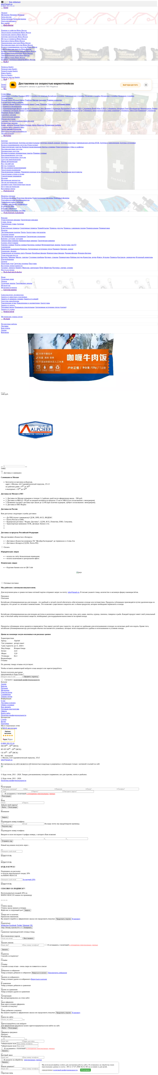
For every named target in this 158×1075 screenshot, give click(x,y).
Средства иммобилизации (11, 159)
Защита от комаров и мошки (12, 299)
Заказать (5, 949)
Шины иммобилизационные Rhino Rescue (17, 53)
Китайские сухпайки (56, 96)
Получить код (6, 826)
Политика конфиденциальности (13, 715)
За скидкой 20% (29, 879)
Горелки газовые (7, 245)
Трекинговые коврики (10, 241)
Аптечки (4, 141)
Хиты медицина (19, 19)
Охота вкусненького (8, 21)
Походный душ (7, 263)
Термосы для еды (56, 228)
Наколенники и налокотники (28, 303)
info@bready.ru (6, 4)
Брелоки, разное (66, 249)
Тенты (23, 232)
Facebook (12, 925)
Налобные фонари (39, 253)
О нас (3, 701)
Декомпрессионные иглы (31, 172)
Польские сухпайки (93, 96)
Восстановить (28, 938)
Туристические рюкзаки (10, 220)
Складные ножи (7, 279)
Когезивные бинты (8, 189)
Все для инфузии (7, 164)
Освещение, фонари (8, 251)
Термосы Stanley (7, 67)
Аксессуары (45, 303)
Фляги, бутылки (103, 257)
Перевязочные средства (10, 151)
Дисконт (4, 13)
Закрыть (5, 817)
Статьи (3, 719)
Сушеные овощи (7, 104)
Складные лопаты (8, 283)
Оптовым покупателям (10, 709)
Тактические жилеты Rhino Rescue (14, 35)
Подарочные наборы (53, 125)
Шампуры (48, 268)
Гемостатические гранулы (11, 147)
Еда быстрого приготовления (12, 102)
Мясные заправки (39, 100)
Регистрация (6, 796)
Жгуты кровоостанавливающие (13, 168)
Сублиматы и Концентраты (11, 106)
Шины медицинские (9, 161)
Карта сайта (5, 713)
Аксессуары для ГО (68, 245)
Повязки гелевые (40, 153)
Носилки (4, 178)
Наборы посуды (76, 257)
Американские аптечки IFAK (87, 143)
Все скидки (5, 23)
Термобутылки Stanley (9, 71)
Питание (13, 15)
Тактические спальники (35, 236)
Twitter (19, 925)
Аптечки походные (68, 143)
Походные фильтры (24, 198)
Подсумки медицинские (10, 186)
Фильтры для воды (8, 196)
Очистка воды (6, 692)
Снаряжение (5, 247)
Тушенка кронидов (54, 100)
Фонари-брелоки (84, 253)
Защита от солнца (8, 309)
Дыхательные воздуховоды (71, 172)
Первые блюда (7, 100)
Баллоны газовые (34, 245)
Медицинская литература (10, 180)
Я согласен (85, 1070)
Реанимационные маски (50, 172)
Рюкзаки (4, 218)
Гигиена (4, 261)
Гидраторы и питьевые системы (13, 210)
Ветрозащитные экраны (51, 245)
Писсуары (33, 263)
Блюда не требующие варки (59, 104)
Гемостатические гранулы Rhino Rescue (16, 49)
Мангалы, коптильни (30, 268)
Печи (41, 268)
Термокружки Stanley (9, 69)
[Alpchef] (35, 464)
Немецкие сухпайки (126, 96)
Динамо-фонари (71, 253)
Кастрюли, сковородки (126, 257)
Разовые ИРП (24, 96)
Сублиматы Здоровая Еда (72, 110)
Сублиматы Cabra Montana (40, 108)
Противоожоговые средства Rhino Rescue (17, 45)
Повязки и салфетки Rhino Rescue (14, 30)
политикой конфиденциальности (27, 680)
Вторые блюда (18, 100)
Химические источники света (13, 253)
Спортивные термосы (28, 228)
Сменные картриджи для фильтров (14, 204)
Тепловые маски (7, 307)
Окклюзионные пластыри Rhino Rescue (16, 43)
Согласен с (22, 680)
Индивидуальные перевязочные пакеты (17, 153)
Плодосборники (7, 259)
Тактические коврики (46, 241)
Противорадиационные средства (13, 157)
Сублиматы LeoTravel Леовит (13, 110)
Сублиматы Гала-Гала (53, 110)
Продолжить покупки (63, 919)
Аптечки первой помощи (50, 143)
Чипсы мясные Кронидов (11, 129)
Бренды (4, 686)
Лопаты (4, 281)
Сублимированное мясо (34, 110)
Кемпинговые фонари (55, 253)
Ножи (3, 277)
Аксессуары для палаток (36, 232)
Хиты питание (7, 19)
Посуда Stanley (6, 75)
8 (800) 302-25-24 (7, 6)
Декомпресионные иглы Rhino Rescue (15, 55)
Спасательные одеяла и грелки (12, 174)
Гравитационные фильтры (42, 198)
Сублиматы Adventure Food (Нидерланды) (123, 108)
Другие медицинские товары (12, 182)
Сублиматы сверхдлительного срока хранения (101, 110)
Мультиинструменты (9, 287)
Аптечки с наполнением (109, 143)
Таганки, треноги (8, 268)
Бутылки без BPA (7, 206)
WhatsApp (5, 925)
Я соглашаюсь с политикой (30, 794)
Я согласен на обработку (14, 1060)
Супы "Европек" (41, 104)
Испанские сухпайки (109, 96)
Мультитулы (5, 285)
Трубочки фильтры (8, 198)
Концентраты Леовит (149, 108)
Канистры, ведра (89, 257)
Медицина (5, 15)
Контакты (5, 332)
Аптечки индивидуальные (29, 143)
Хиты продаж (6, 17)
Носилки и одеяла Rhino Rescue (13, 57)
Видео (3, 721)
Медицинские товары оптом (12, 317)
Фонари (28, 253)
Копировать (28, 927)
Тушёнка (28, 100)
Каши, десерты (7, 125)
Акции (3, 330)
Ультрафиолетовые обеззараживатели (15, 200)
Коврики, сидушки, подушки (12, 239)
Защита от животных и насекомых (14, 297)
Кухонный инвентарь (144, 257)
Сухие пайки (6, 94)
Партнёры (5, 724)
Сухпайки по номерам (38, 96)
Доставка (4, 326)
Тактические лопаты (24, 283)
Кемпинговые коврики (28, 241)
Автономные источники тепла (40, 249)
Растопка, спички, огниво (62, 268)
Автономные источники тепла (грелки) (50, 307)
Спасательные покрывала (11, 176)
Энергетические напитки (10, 117)
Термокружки (104, 228)
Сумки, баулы (6, 222)
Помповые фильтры (61, 198)
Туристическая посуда (9, 255)
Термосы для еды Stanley (10, 77)
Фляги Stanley (6, 73)
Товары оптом (6, 697)
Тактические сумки (9, 224)
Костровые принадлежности (11, 266)
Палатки (4, 230)
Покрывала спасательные (25, 307)
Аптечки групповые (128, 143)
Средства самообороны (10, 301)
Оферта (4, 711)
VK (31, 925)
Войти (4, 807)
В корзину (76, 919)
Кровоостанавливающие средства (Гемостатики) (19, 145)
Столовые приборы (36, 257)
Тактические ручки (8, 303)
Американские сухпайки (75, 96)
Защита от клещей (31, 299)
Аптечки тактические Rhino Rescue (14, 37)
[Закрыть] (146, 85)
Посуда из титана (7, 270)
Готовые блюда (7, 98)
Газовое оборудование (9, 243)
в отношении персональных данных (40, 794)
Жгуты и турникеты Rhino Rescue (14, 39)
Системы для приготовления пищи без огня (17, 121)
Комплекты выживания (10, 249)
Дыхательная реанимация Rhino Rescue (16, 32)
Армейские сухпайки (9, 96)
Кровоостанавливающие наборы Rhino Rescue (18, 51)
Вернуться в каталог (39, 973)
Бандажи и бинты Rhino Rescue (13, 41)
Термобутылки (43, 228)
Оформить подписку (31, 676)
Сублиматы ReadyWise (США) (94, 108)
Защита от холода (8, 305)
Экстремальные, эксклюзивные (13, 236)
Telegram (26, 925)
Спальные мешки (7, 234)
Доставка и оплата (8, 703)
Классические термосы (10, 228)
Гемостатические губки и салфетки (70, 147)
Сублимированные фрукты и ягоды (15, 108)
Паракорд (56, 249)
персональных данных (33, 1060)
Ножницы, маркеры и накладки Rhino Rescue (18, 59)
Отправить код (7, 841)
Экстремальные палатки (10, 232)
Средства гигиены (21, 263)
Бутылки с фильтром (9, 208)
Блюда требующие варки (24, 104)
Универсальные (92, 228)
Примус (18, 268)
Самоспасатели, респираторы (12, 295)
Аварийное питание (8, 115)
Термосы (20, 15)
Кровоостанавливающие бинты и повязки (38, 147)
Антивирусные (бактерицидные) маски (16, 184)
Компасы (23, 249)
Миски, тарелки (22, 257)
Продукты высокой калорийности (14, 131)
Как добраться (14, 2)
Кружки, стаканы (51, 257)
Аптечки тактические (9, 143)
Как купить (5, 328)
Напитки (40, 125)
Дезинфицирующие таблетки (12, 202)
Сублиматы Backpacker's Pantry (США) (66, 108)
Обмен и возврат (7, 705)
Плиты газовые (21, 245)
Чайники (11, 257)
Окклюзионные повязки (10, 172)
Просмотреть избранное (57, 973)
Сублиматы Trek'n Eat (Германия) (133, 110)
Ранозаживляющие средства (11, 155)
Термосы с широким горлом (75, 228)
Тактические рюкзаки (29, 220)
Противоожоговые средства (11, 149)
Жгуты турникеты (8, 166)
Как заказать (6, 707)
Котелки (4, 257)
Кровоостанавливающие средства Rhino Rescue (19, 47)
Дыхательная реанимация (10, 170)
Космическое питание (9, 123)
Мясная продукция (8, 119)
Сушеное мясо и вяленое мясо (12, 127)
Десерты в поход (7, 133)
